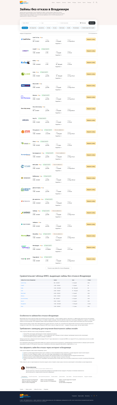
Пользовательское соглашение (39, 401)
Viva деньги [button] (23, 303)
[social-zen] (96, 396)
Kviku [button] (22, 288)
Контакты (87, 396)
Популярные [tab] (24, 376)
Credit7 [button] (22, 285)
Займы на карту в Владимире (47, 379)
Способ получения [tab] (33, 376)
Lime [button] (22, 290)
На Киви (48, 27)
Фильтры (84, 23)
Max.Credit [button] (23, 293)
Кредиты (58, 2)
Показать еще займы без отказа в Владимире (58, 268)
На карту (55, 27)
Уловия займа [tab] (54, 376)
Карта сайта (81, 396)
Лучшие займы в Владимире (65, 382)
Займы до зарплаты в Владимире (29, 381)
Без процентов (33, 27)
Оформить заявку (91, 39)
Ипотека (64, 2)
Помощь (89, 2)
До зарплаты (41, 27)
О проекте (74, 396)
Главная (21, 389)
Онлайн (68, 27)
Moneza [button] (22, 295)
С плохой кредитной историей (87, 27)
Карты (53, 2)
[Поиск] (96, 2)
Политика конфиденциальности (26, 401)
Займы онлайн (29, 389)
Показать (92, 23)
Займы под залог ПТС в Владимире (48, 381)
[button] (58, 43)
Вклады (74, 2)
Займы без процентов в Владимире (30, 379)
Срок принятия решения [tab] (44, 376)
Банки (84, 2)
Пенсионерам (76, 27)
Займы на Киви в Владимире (28, 382)
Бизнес (79, 2)
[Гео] (93, 2)
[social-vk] (91, 396)
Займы (69, 2)
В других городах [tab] (88, 376)
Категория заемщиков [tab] (78, 376)
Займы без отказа (38, 389)
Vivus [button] (22, 306)
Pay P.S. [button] (22, 301)
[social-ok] (94, 396)
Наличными (61, 27)
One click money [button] (24, 298)
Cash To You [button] (23, 282)
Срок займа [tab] (68, 376)
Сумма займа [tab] (62, 376)
